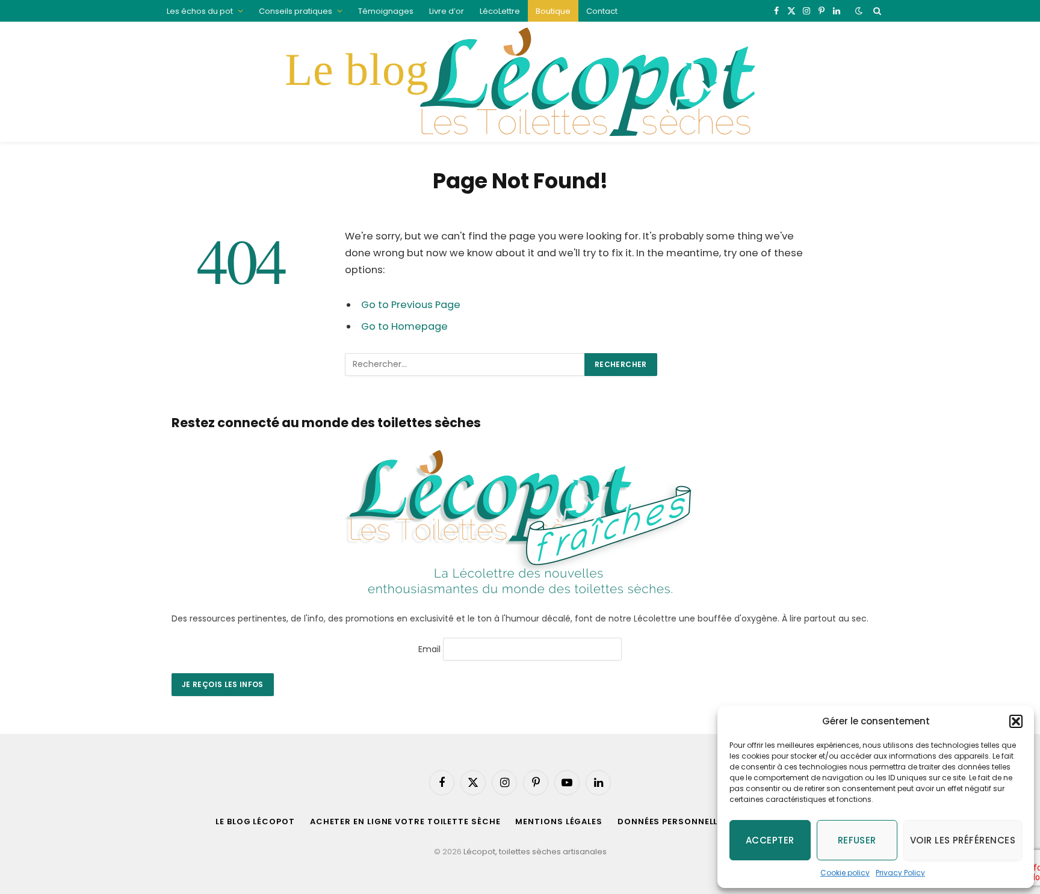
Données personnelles (673, 821)
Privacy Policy (900, 873)
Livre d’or (446, 11)
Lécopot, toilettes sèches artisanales (535, 851)
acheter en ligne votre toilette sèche (405, 821)
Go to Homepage (404, 326)
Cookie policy (845, 873)
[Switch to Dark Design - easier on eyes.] (858, 11)
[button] (1016, 721)
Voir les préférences (962, 840)
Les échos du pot (200, 11)
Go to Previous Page (410, 305)
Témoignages (385, 11)
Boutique (553, 11)
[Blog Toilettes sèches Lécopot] (520, 82)
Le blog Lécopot (255, 821)
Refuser (857, 840)
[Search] (876, 11)
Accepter (770, 840)
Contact (602, 11)
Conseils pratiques (295, 11)
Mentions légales (558, 821)
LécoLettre (500, 11)
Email (429, 649)
